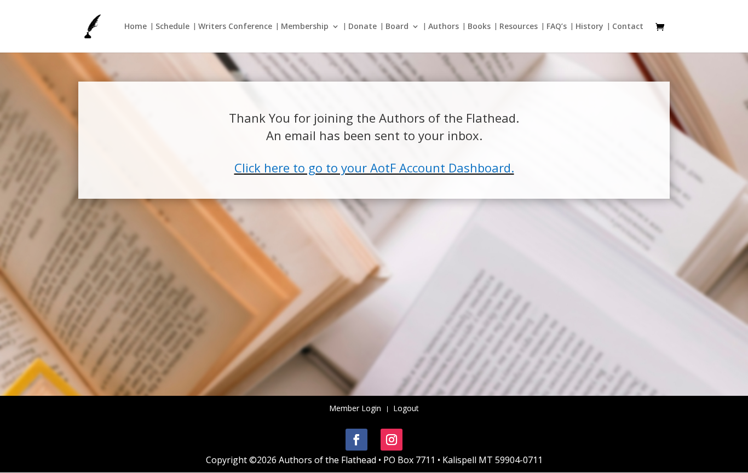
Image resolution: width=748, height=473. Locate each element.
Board (396, 26)
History (589, 26)
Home (135, 26)
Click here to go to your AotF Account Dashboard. (374, 167)
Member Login (355, 409)
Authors (443, 26)
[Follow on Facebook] (356, 440)
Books (479, 26)
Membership (305, 26)
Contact (627, 26)
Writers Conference (235, 26)
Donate (362, 26)
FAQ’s (556, 26)
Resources (518, 26)
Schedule (172, 26)
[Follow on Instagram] (391, 440)
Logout (406, 409)
